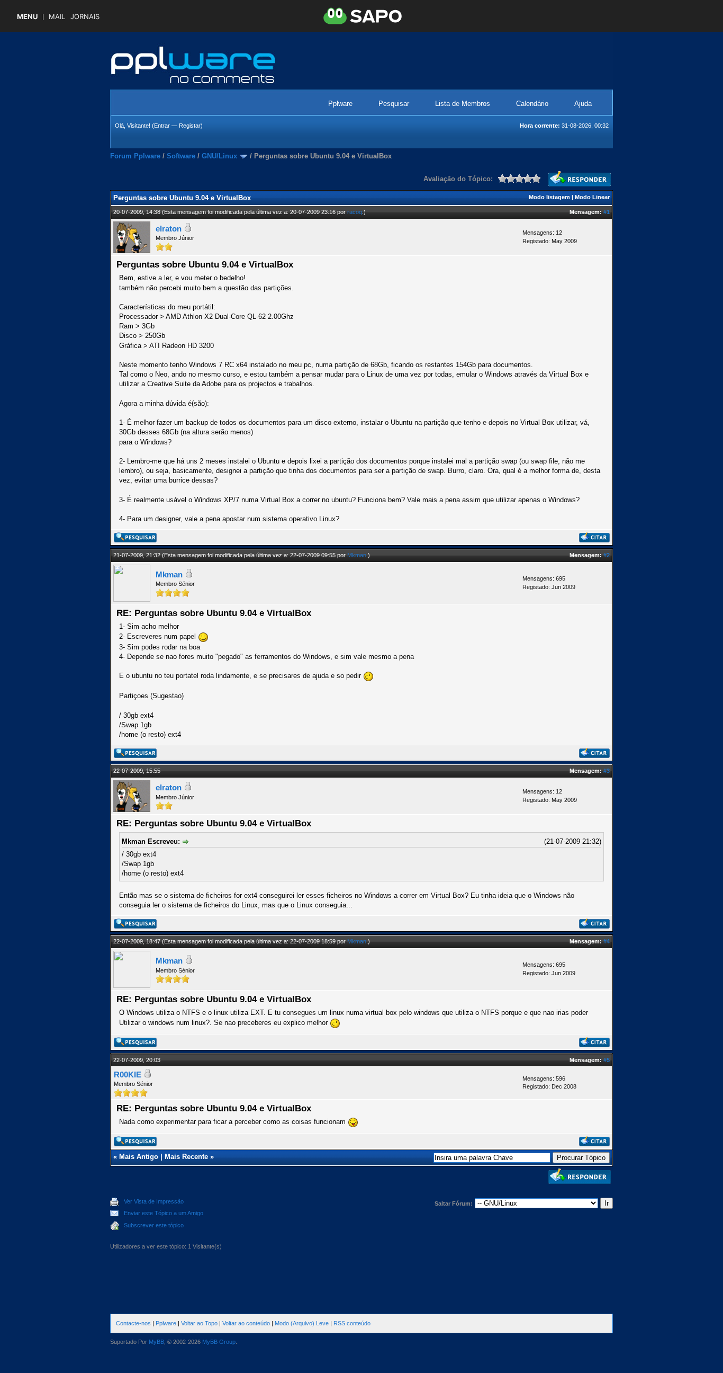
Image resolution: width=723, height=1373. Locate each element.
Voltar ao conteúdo (246, 1323)
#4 (606, 941)
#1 (606, 212)
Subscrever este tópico (154, 1225)
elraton (169, 228)
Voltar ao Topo (199, 1323)
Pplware (340, 104)
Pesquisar (393, 104)
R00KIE (127, 1074)
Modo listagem (549, 197)
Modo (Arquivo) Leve (302, 1323)
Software (181, 156)
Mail (57, 16)
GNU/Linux (219, 156)
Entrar (162, 125)
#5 (606, 1060)
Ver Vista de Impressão (154, 1201)
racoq (354, 212)
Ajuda (583, 104)
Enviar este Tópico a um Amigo (163, 1213)
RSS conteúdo (351, 1323)
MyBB (156, 1342)
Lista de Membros (462, 104)
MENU (27, 16)
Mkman (356, 555)
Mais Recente (186, 1157)
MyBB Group (219, 1342)
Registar (190, 125)
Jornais (85, 16)
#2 (606, 555)
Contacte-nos (133, 1323)
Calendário (532, 104)
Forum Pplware (135, 156)
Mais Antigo (138, 1157)
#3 (606, 771)
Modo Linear (592, 197)
